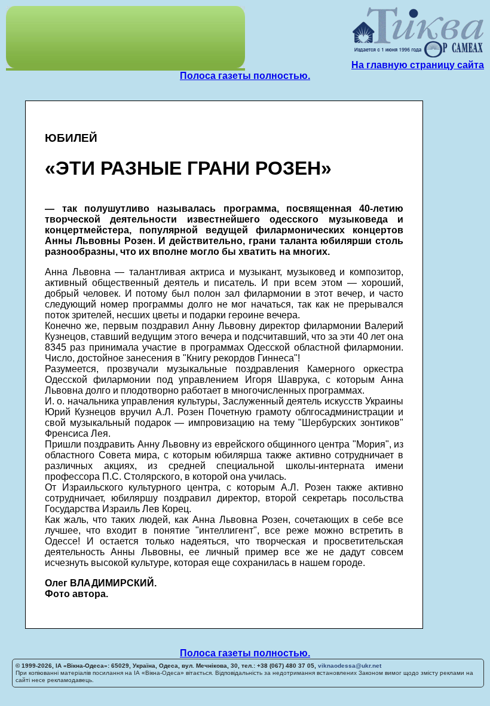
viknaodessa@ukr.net (349, 665)
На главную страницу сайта (417, 65)
